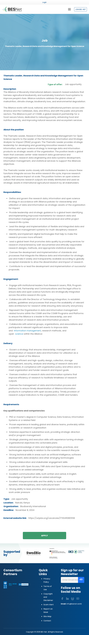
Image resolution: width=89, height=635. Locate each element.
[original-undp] (5, 584)
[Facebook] (62, 598)
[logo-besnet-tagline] (12, 9)
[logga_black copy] (33, 553)
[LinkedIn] (67, 598)
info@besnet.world (74, 604)
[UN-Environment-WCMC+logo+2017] (13, 584)
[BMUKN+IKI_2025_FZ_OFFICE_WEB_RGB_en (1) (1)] (67, 553)
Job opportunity (73, 84)
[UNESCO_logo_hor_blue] (24, 584)
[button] (69, 9)
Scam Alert (48, 604)
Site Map (47, 616)
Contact (47, 620)
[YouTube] (77, 598)
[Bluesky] (72, 599)
